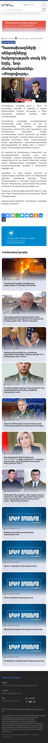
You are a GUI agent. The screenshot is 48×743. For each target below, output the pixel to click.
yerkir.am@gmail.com (12, 693)
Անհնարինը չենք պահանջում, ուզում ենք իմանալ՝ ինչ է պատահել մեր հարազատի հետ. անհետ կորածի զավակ (23, 23)
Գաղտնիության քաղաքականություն (15, 735)
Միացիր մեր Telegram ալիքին (21, 238)
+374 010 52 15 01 (10, 701)
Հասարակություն (27, 25)
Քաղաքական (8, 42)
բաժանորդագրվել (16, 242)
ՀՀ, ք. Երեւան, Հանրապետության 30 (19, 685)
